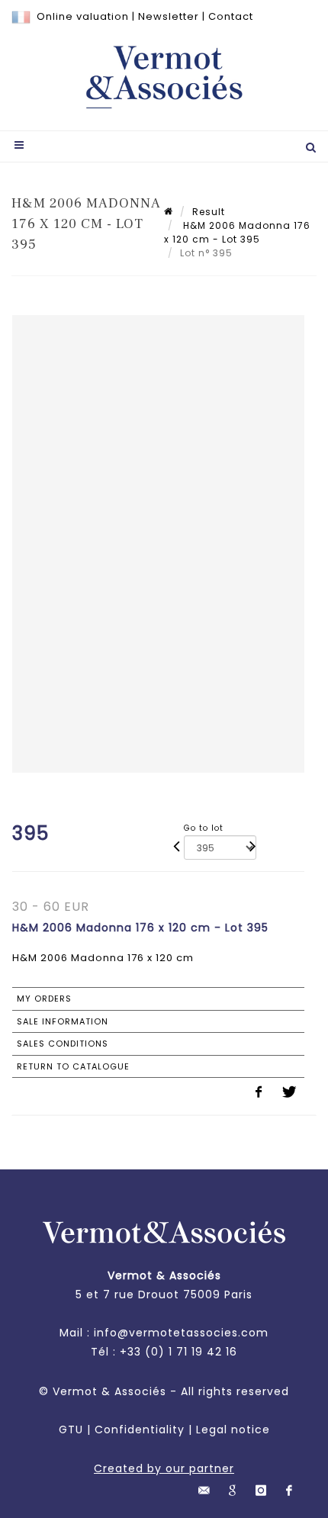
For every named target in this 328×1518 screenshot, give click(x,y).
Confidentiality (140, 1429)
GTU (71, 1429)
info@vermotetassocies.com (181, 1332)
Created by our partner (164, 1468)
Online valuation (83, 16)
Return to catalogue (73, 1066)
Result (208, 211)
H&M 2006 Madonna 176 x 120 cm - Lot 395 (237, 232)
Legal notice (233, 1429)
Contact (230, 16)
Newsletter (168, 16)
